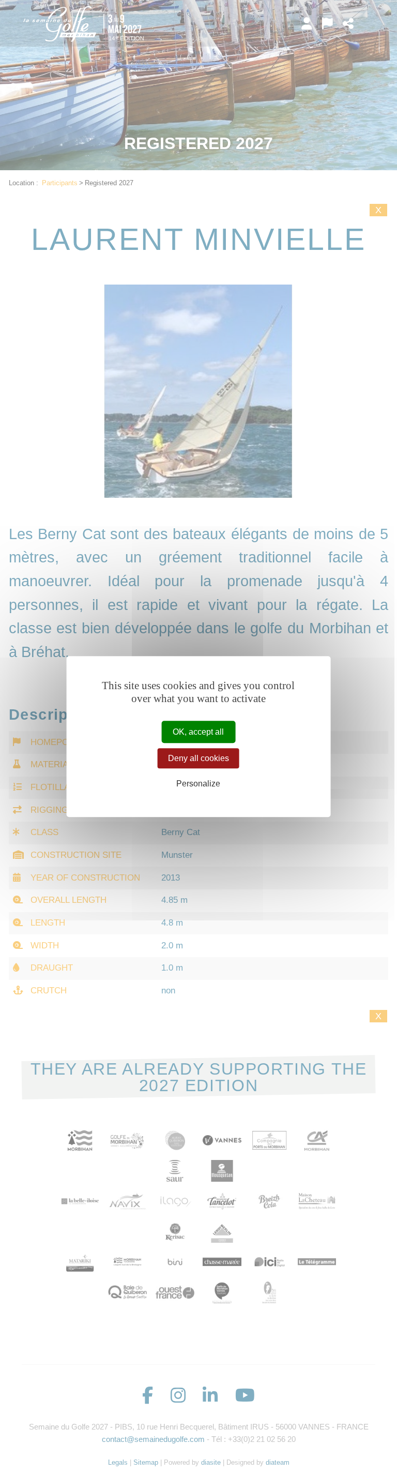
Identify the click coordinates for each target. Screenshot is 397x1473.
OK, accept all (198, 731)
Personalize (198, 783)
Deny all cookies (198, 758)
